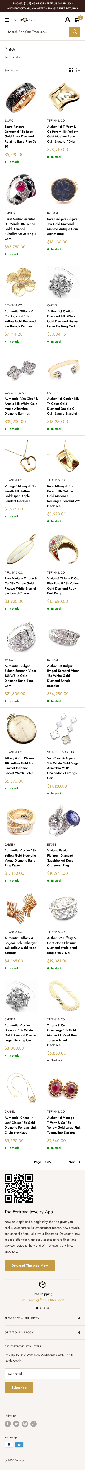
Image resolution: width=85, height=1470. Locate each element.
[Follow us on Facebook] (8, 1424)
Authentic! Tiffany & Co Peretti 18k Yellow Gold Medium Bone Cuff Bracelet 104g (62, 134)
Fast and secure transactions (44, 1300)
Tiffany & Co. (56, 121)
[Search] (74, 32)
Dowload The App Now (29, 1265)
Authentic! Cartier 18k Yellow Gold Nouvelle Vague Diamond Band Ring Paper (20, 857)
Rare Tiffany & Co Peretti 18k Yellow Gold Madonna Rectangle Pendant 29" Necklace (63, 496)
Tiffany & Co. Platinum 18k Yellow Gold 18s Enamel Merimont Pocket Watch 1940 (20, 765)
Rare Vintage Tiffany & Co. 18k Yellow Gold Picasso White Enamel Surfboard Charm (21, 585)
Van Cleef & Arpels (18, 393)
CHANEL (10, 1112)
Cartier (10, 213)
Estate (51, 845)
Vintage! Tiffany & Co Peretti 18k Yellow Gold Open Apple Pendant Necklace (20, 493)
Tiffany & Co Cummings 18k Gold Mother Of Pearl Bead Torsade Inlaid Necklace (62, 1035)
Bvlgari (52, 213)
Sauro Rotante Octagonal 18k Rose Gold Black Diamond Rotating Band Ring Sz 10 (20, 136)
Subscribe (19, 1387)
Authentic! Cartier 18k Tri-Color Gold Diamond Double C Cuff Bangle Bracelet (63, 406)
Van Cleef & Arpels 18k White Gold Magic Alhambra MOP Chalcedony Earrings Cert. (63, 768)
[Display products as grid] (71, 70)
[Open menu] (7, 20)
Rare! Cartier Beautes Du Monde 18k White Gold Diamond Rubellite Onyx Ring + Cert (20, 229)
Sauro (9, 121)
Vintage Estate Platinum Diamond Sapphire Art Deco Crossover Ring (60, 857)
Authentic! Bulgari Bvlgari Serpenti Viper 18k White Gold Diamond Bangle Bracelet (63, 676)
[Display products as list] (78, 70)
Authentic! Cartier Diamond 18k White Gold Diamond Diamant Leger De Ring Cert (63, 318)
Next (72, 1162)
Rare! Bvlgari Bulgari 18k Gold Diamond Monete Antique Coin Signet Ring (62, 226)
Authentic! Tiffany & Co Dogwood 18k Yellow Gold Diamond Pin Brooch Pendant (20, 318)
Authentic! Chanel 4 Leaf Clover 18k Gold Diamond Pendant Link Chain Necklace (20, 1125)
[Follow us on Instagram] (25, 1424)
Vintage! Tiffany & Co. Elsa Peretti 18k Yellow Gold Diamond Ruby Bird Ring (63, 585)
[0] (77, 19)
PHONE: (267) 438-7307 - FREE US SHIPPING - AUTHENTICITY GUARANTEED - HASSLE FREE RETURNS (42, 6)
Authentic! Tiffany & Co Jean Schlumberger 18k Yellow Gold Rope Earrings (20, 945)
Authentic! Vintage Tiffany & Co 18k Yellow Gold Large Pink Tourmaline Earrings (63, 1125)
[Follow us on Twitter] (16, 1424)
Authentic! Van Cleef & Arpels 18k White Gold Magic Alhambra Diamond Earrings (21, 406)
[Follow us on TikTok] (33, 1424)
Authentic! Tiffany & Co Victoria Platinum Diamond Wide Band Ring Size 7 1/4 (62, 945)
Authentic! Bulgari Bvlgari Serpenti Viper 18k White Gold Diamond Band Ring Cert (20, 676)
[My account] (67, 19)
